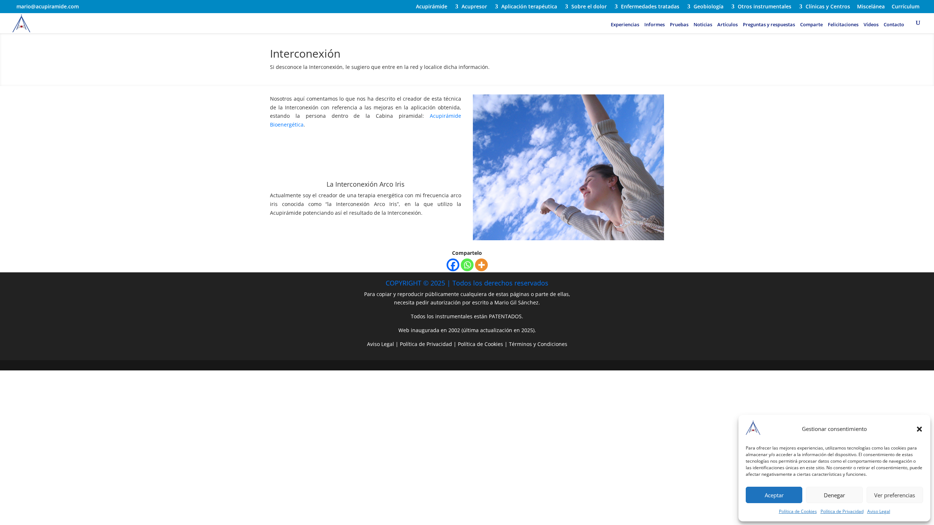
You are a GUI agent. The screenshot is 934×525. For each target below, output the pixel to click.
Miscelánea (871, 7)
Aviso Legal (878, 511)
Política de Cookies (798, 511)
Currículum (905, 7)
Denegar (834, 495)
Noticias (703, 25)
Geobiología (708, 7)
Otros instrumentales (764, 7)
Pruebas (679, 25)
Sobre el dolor (589, 7)
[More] (481, 264)
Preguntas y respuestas (769, 25)
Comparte (811, 25)
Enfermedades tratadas (650, 7)
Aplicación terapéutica (529, 7)
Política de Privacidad (842, 511)
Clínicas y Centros (828, 7)
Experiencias (625, 25)
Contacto (894, 25)
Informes (654, 25)
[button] (919, 429)
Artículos (727, 25)
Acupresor (474, 7)
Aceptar (774, 495)
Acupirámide (431, 7)
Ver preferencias (894, 495)
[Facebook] (453, 264)
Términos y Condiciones (538, 344)
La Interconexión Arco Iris (366, 184)
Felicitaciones (843, 25)
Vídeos (871, 25)
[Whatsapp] (467, 264)
